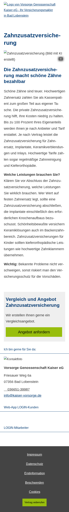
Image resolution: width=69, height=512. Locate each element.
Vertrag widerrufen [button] (34, 502)
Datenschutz (34, 464)
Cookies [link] (34, 491)
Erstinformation (34, 473)
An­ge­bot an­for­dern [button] (34, 332)
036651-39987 (18, 389)
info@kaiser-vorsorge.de (22, 395)
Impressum (34, 454)
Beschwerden (34, 482)
